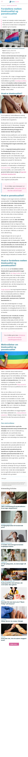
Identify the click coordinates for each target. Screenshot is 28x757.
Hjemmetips (4, 562)
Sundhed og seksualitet (12, 5)
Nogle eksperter (5, 289)
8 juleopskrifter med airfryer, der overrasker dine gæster (12, 583)
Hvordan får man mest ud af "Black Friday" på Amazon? (12, 603)
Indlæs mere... (14, 644)
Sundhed (3, 637)
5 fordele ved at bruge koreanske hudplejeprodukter (12, 545)
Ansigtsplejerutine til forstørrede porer (12, 526)
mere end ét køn (5, 167)
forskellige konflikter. (21, 81)
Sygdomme (3, 619)
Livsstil (3, 600)
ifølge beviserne (21, 384)
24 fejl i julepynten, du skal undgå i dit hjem (13, 564)
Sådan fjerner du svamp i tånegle (12, 621)
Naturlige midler (5, 505)
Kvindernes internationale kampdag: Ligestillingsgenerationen (16, 337)
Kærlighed (3, 5)
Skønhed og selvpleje (6, 524)
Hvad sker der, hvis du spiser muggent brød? (13, 639)
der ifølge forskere (16, 273)
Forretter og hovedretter (7, 581)
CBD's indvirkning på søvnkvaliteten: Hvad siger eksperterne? (13, 507)
